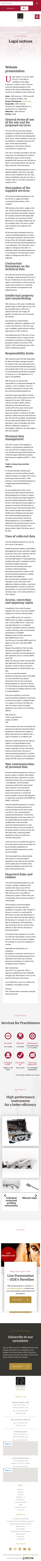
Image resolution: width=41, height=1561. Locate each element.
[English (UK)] (23, 8)
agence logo (27, 101)
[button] (5, 1195)
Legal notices (25, 1555)
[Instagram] (15, 1549)
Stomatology (11, 1198)
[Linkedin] (20, 1549)
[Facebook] (10, 1549)
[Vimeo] (29, 1549)
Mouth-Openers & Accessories (29, 1199)
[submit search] (37, 3)
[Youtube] (24, 1549)
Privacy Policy (34, 1555)
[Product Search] (16, 3)
